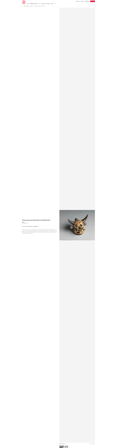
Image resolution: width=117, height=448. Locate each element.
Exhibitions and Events (34, 3)
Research (48, 3)
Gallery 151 (36, 226)
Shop (52, 3)
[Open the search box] (55, 4)
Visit (28, 3)
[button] (77, 225)
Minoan (23, 222)
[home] (22, 6)
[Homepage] (24, 2)
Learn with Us (43, 3)
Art (39, 3)
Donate (82, 1)
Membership (87, 1)
